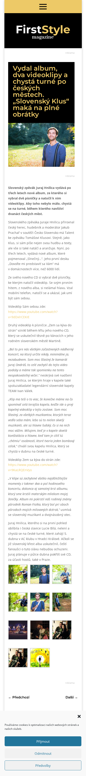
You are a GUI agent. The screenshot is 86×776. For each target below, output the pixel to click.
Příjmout (43, 741)
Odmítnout (43, 753)
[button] (79, 716)
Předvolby (43, 765)
